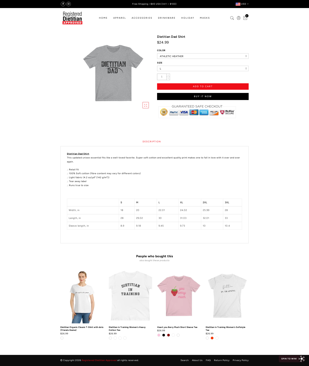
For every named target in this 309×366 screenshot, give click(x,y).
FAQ (208, 360)
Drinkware (167, 18)
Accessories (142, 18)
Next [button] (246, 306)
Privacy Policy (241, 360)
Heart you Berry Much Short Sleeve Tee (177, 327)
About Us (197, 360)
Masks (205, 18)
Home (103, 18)
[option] (82, 304)
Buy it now (203, 96)
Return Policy (221, 360)
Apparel (119, 18)
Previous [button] (58, 306)
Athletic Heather (171, 56)
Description (152, 141)
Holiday (187, 18)
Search (185, 360)
